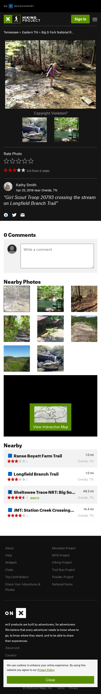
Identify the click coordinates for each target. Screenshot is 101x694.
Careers (10, 655)
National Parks (62, 584)
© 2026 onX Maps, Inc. (38, 688)
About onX (12, 648)
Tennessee (11, 32)
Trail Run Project (63, 570)
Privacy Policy (46, 670)
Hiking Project (62, 562)
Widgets (11, 562)
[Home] (24, 19)
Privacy (73, 688)
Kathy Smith (26, 185)
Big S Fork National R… (57, 32)
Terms (61, 688)
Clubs (9, 570)
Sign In (80, 19)
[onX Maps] (15, 617)
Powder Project (62, 577)
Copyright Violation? (50, 113)
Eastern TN (30, 32)
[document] (50, 673)
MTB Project (60, 555)
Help (8, 555)
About (9, 548)
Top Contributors (16, 577)
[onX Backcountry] (19, 6)
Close (50, 680)
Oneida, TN (49, 190)
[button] (6, 214)
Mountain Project (64, 548)
